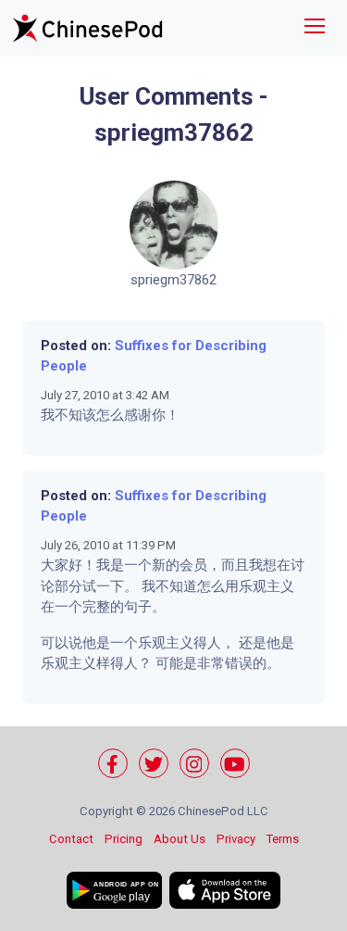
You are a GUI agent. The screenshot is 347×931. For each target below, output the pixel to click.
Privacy (236, 839)
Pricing (124, 839)
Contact (71, 839)
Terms (282, 839)
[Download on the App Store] (224, 890)
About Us (179, 839)
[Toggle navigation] (314, 28)
